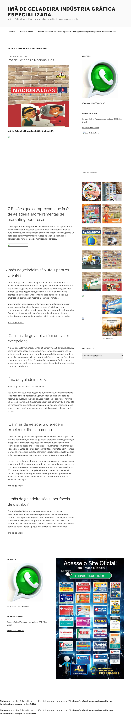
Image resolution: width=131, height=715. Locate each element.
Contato (11, 31)
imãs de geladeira (30, 335)
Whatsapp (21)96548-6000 (93, 103)
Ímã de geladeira (16, 322)
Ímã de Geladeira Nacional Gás (30, 60)
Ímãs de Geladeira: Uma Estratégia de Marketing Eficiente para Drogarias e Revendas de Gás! (77, 31)
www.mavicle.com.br (90, 127)
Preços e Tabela (26, 31)
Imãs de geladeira (24, 499)
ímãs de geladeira (29, 226)
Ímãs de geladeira (23, 270)
